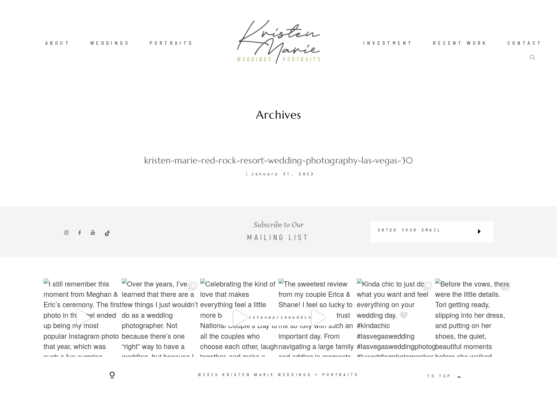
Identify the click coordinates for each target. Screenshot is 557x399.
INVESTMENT (388, 43)
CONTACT (525, 43)
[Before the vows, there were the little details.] (474, 317)
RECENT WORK (460, 43)
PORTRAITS (172, 43)
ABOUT (58, 43)
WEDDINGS (110, 43)
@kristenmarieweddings (278, 317)
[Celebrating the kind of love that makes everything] (239, 317)
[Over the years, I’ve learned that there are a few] (161, 317)
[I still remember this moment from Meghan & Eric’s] (83, 317)
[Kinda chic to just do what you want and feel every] (396, 317)
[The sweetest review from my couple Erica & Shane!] (317, 317)
